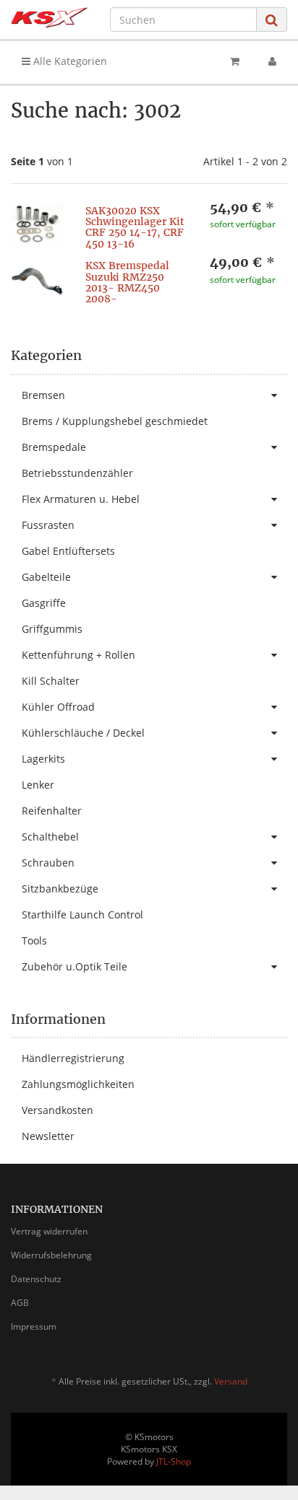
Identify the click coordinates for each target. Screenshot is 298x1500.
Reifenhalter (52, 810)
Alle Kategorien (68, 61)
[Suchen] (271, 20)
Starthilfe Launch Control (82, 914)
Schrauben (48, 862)
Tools (34, 940)
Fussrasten (48, 525)
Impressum (33, 1326)
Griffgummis (52, 629)
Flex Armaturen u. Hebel (81, 499)
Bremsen (43, 395)
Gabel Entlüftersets (68, 551)
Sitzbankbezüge (60, 888)
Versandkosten (57, 1110)
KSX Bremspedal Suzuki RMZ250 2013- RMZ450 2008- (127, 282)
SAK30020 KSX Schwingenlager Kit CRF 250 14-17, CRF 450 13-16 (134, 227)
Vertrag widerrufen (49, 1231)
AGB (20, 1303)
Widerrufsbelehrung (51, 1255)
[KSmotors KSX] (49, 17)
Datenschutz (36, 1279)
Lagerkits (43, 759)
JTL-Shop (173, 1461)
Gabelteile (46, 577)
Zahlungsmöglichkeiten (78, 1084)
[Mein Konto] (272, 61)
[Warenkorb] (234, 61)
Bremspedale (54, 447)
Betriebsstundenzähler (77, 473)
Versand (230, 1381)
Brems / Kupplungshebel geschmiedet (115, 421)
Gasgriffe (44, 603)
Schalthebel (50, 836)
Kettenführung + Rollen (78, 655)
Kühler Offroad (58, 707)
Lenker (38, 784)
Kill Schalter (51, 681)
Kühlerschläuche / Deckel (83, 733)
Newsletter (48, 1136)
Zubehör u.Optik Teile (74, 966)
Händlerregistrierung (73, 1058)
